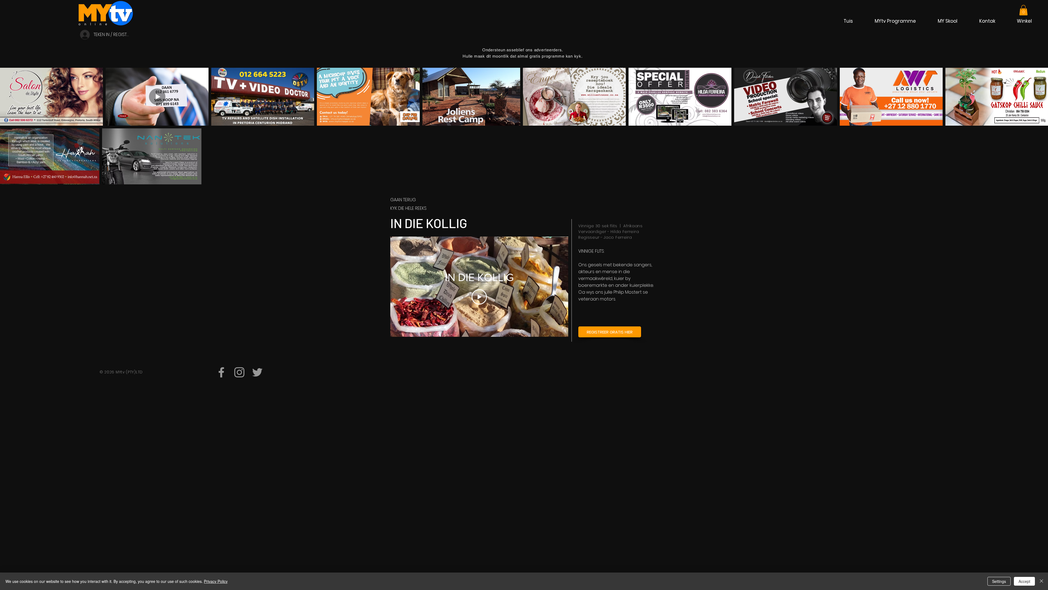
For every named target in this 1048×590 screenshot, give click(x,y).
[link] (1023, 10)
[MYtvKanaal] (221, 372)
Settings (999, 581)
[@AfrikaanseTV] (257, 372)
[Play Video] (479, 297)
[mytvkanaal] (239, 372)
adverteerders (548, 50)
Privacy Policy (216, 581)
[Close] (1041, 581)
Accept (1024, 581)
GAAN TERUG (403, 200)
